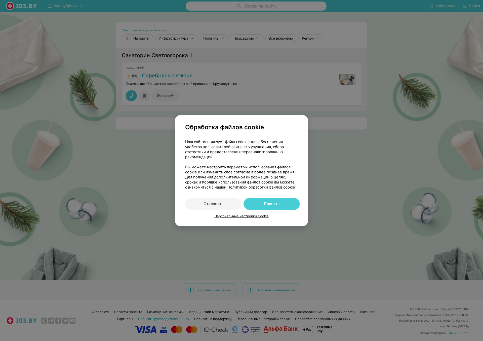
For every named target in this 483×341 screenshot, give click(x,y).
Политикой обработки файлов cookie (261, 187)
